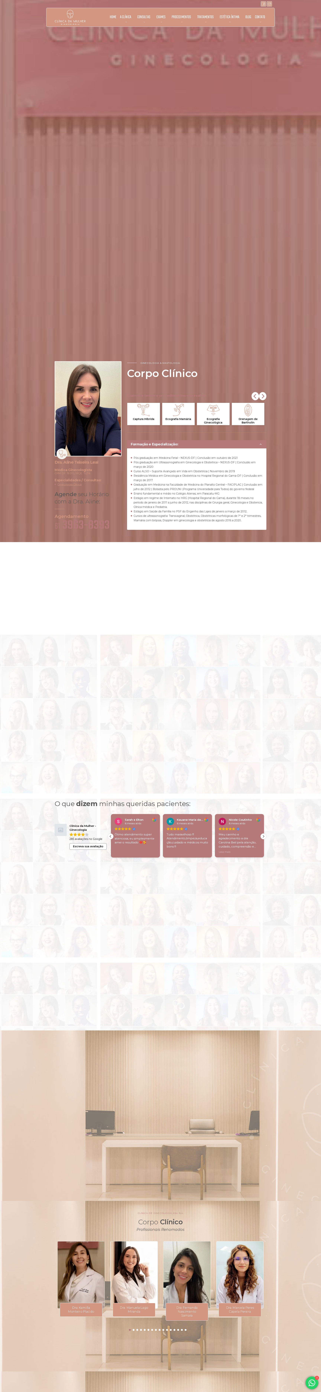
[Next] (262, 396)
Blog (248, 17)
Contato (260, 17)
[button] (263, 836)
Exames (161, 17)
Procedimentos (181, 17)
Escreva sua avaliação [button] (88, 846)
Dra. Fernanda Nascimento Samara (187, 1311)
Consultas (143, 17)
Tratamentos (205, 17)
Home (113, 17)
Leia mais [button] (224, 851)
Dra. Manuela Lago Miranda (134, 1309)
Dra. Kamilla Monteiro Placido (81, 1309)
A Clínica (125, 17)
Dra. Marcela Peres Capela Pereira (240, 1309)
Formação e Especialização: (154, 444)
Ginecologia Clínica (69, 484)
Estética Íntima (229, 17)
